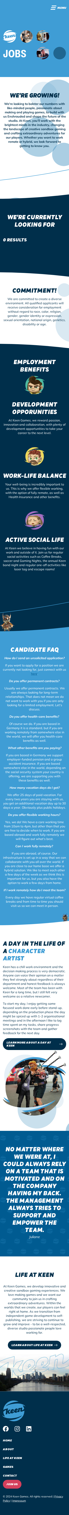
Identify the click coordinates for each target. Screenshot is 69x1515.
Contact (10, 1475)
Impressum (19, 1500)
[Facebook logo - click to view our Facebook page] (6, 1429)
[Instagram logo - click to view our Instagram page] (17, 1429)
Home (7, 1440)
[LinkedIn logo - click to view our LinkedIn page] (29, 1429)
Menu (62, 7)
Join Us (12, 1484)
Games (8, 1466)
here (34, 674)
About (8, 1449)
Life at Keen (12, 1458)
